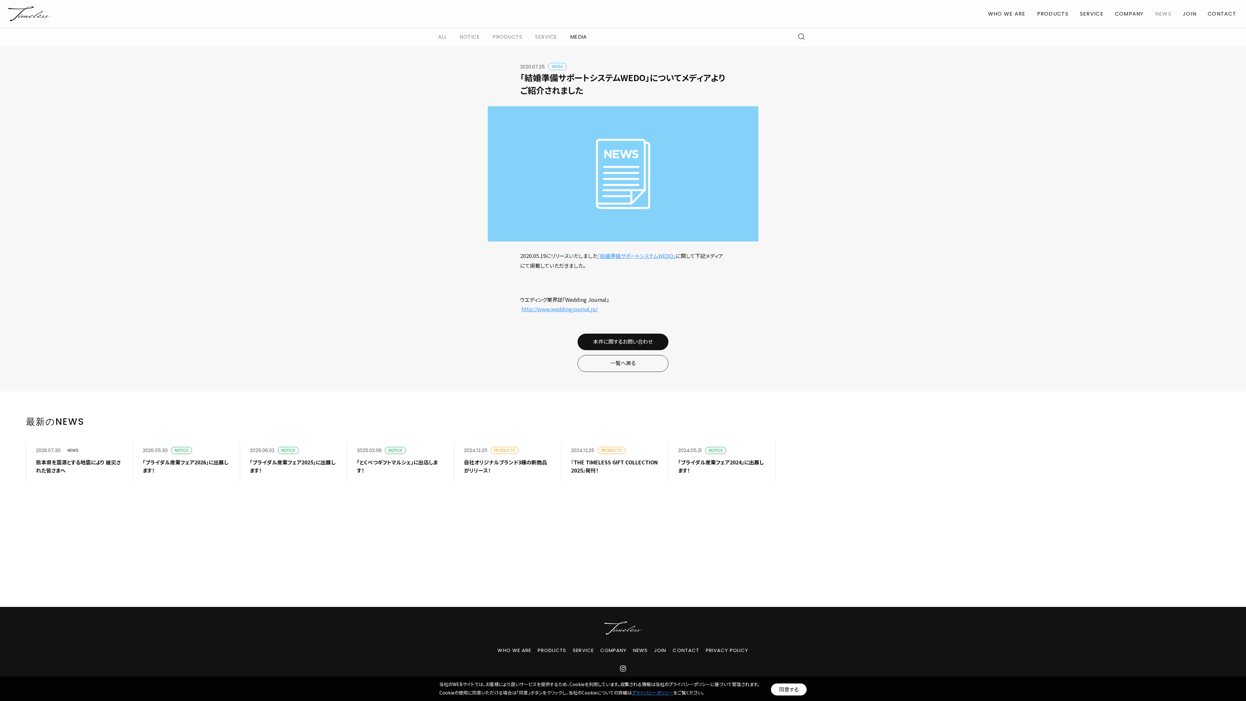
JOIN (1189, 14)
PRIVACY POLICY (727, 650)
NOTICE (469, 37)
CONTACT (1222, 14)
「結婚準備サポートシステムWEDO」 (636, 256)
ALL (442, 37)
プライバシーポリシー (652, 692)
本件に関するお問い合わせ (623, 341)
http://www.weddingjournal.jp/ (559, 309)
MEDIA (578, 37)
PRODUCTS (1053, 14)
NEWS (1163, 14)
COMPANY (1129, 14)
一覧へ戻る (623, 363)
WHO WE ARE (1007, 14)
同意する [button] (789, 689)
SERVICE (1092, 14)
